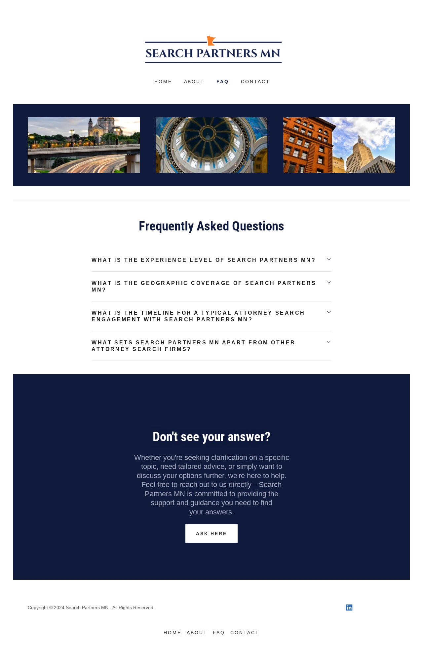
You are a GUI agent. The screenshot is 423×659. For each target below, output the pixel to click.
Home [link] (163, 81)
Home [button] (172, 632)
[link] (211, 49)
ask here (211, 533)
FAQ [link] (222, 81)
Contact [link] (255, 81)
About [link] (194, 81)
